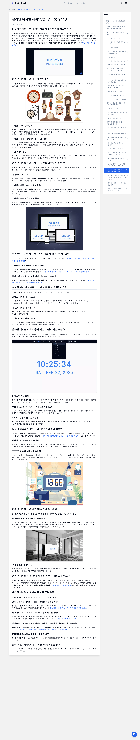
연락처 (83, 3)
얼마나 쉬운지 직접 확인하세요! (67, 619)
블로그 (70, 3)
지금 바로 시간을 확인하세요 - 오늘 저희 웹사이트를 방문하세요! (66, 272)
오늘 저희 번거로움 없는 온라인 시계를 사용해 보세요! (68, 608)
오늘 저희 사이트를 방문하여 (61, 585)
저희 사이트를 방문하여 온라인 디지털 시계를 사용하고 (61, 436)
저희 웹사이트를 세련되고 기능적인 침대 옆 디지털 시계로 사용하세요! (44, 629)
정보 (76, 3)
